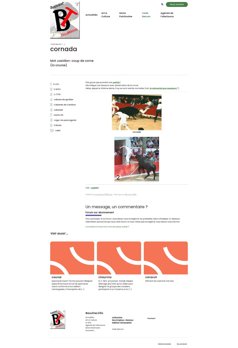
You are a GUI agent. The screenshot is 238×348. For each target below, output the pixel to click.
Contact (151, 318)
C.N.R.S (55, 90)
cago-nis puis (63, 121)
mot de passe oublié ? (118, 226)
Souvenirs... (90, 330)
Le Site (88, 322)
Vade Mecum (146, 15)
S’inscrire (101, 226)
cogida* (95, 187)
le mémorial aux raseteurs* (164, 88)
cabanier (56, 110)
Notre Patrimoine (125, 15)
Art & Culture (105, 15)
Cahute (55, 126)
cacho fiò (56, 116)
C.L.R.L (54, 85)
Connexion (91, 226)
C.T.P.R (55, 95)
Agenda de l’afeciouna (167, 15)
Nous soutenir (177, 4)
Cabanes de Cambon (63, 105)
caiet (55, 131)
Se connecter (182, 344)
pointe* (116, 82)
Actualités (91, 14)
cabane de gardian (61, 100)
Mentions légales (164, 344)
